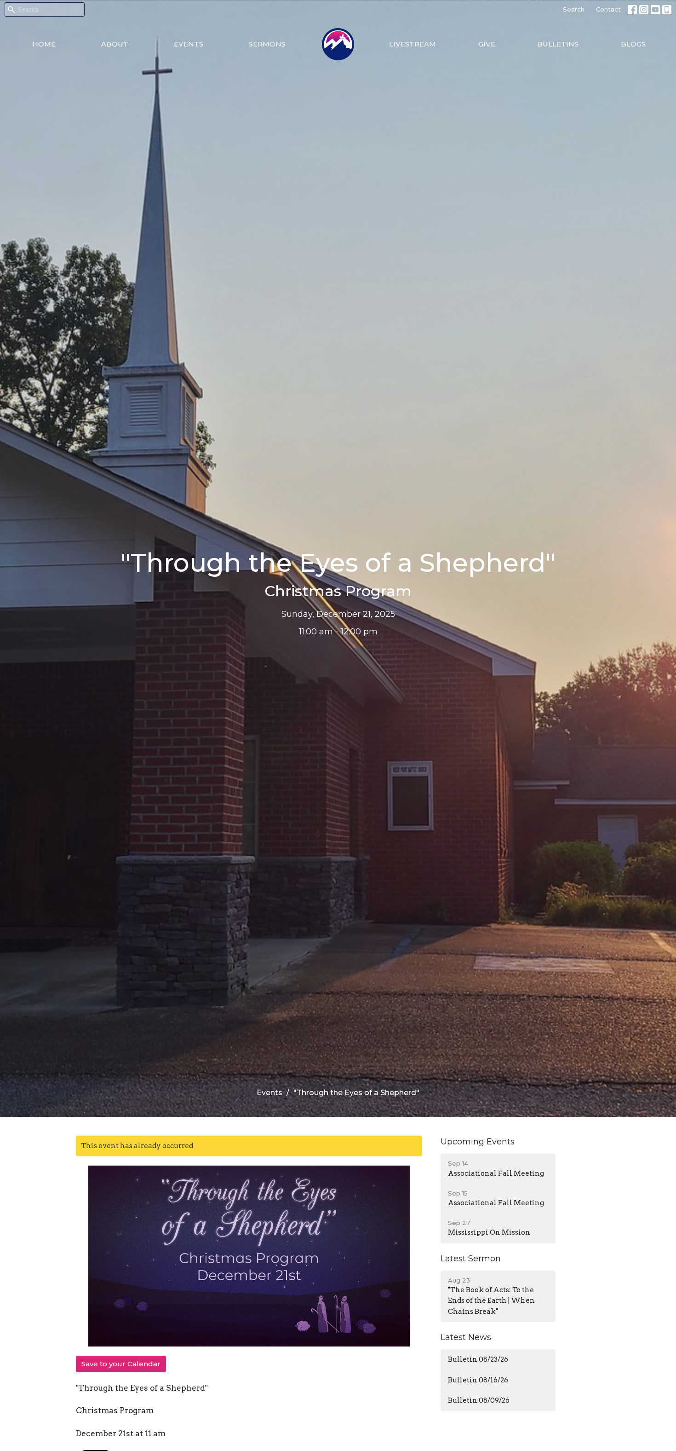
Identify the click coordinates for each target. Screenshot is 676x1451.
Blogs (633, 44)
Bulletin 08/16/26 (478, 1380)
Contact (608, 9)
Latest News (466, 1337)
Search (573, 9)
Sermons (267, 44)
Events (188, 44)
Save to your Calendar (120, 1363)
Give (486, 44)
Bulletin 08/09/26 (479, 1400)
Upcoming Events (478, 1142)
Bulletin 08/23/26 (478, 1359)
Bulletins (558, 44)
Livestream (412, 44)
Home (44, 44)
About (114, 44)
